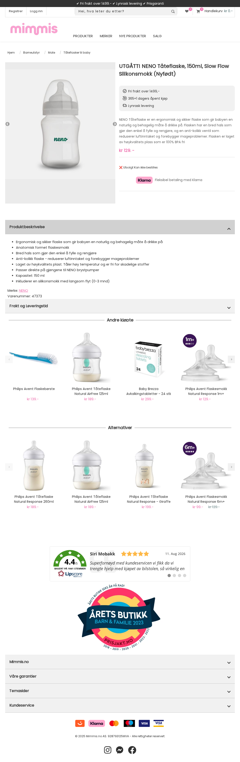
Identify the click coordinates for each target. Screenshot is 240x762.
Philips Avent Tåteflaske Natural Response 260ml (34, 499)
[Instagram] (107, 750)
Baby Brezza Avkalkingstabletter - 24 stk (148, 391)
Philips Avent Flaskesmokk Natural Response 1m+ (206, 391)
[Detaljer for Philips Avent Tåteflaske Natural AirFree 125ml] (91, 358)
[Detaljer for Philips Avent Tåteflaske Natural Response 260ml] (34, 466)
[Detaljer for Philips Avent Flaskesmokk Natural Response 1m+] (206, 358)
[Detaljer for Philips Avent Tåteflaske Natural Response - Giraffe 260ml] (149, 466)
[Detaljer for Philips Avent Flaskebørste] (34, 358)
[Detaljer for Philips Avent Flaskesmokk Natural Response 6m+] (206, 466)
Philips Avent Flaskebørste (34, 388)
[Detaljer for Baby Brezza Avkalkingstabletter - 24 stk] (149, 358)
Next (110, 124)
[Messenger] (119, 750)
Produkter (83, 35)
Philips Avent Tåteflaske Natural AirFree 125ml (91, 391)
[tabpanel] (60, 124)
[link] (120, 564)
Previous (7, 124)
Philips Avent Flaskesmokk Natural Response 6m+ (206, 499)
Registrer (16, 11)
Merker (106, 35)
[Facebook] (132, 750)
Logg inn (36, 11)
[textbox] (122, 11)
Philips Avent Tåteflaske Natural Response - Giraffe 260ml (149, 499)
